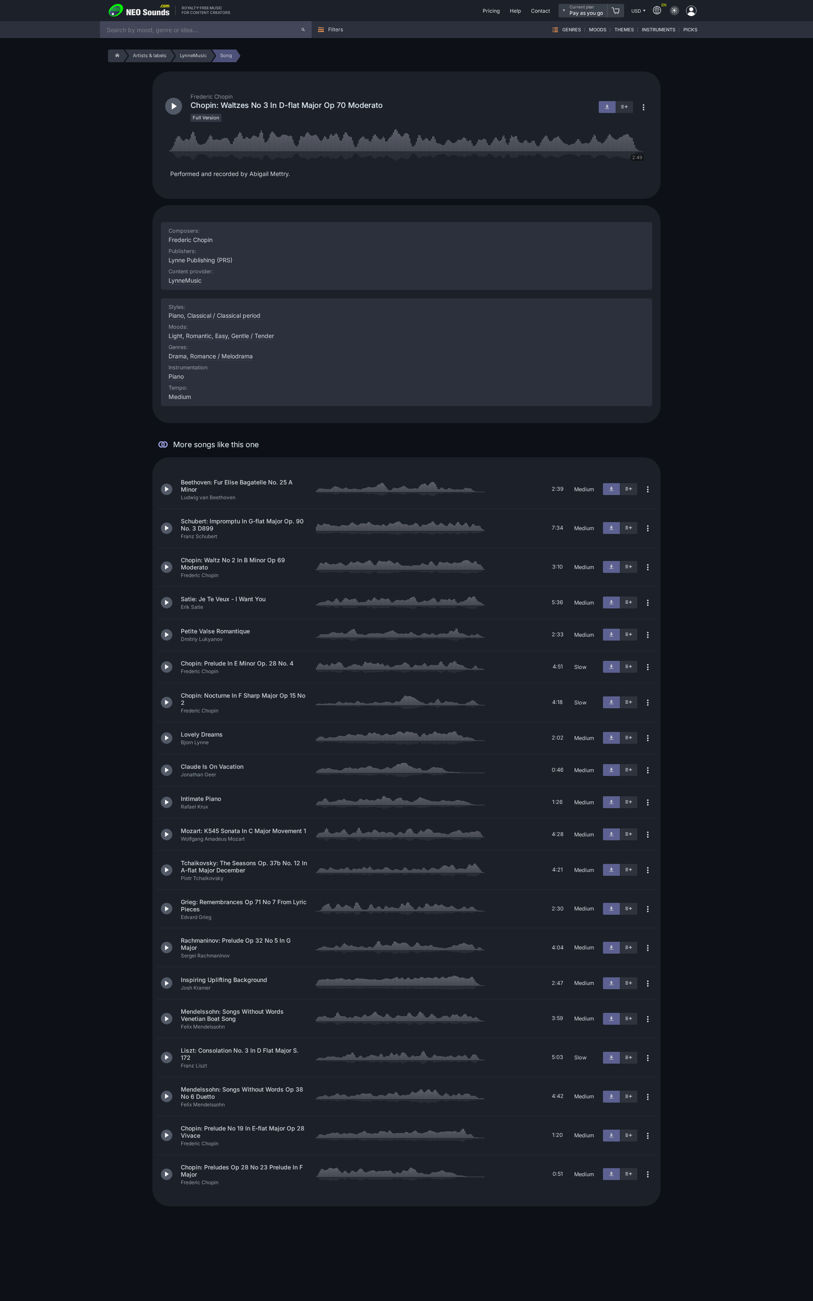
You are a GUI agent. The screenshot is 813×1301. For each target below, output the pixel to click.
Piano (176, 376)
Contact (540, 11)
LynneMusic (185, 280)
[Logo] (139, 11)
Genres (571, 30)
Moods (597, 30)
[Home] (116, 56)
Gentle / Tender (252, 335)
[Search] (303, 29)
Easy (221, 335)
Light (176, 335)
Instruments (658, 30)
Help (515, 11)
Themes (624, 30)
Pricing (491, 11)
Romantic (199, 335)
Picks (690, 30)
